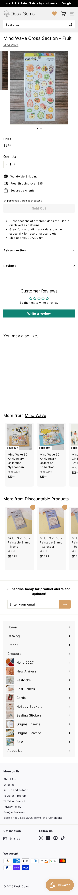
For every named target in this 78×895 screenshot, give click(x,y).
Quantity (10, 156)
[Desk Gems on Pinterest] (55, 838)
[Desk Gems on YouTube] (48, 838)
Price (7, 139)
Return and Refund (15, 790)
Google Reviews (14, 812)
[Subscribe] (65, 604)
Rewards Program (14, 795)
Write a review (39, 313)
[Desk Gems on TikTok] (63, 838)
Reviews (9, 266)
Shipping (8, 200)
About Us (9, 779)
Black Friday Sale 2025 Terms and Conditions (32, 817)
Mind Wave (10, 45)
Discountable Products (47, 498)
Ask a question (14, 250)
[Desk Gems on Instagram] (41, 838)
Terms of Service (14, 801)
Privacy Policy (12, 806)
